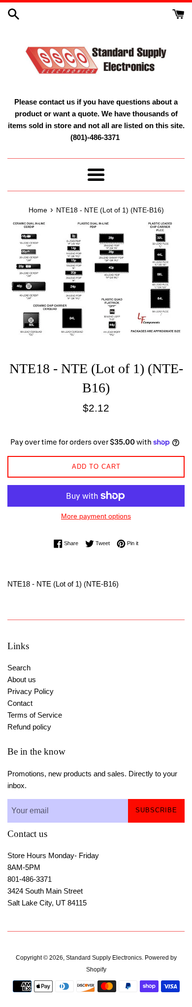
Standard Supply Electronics (104, 957)
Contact (19, 703)
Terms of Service (34, 715)
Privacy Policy (30, 691)
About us (21, 679)
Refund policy (29, 727)
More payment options (96, 516)
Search (19, 667)
